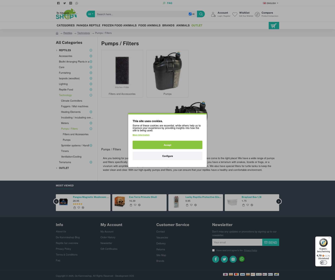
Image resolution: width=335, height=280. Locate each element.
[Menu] (329, 239)
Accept (167, 144)
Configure (167, 155)
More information (141, 134)
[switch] (323, 262)
